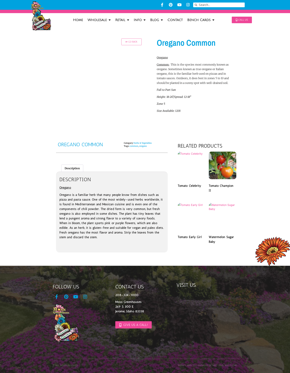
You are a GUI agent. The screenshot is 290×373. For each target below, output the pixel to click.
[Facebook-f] (162, 4)
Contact (175, 20)
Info (138, 20)
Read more (189, 194)
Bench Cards (199, 20)
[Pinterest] (170, 4)
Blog (154, 20)
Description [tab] (72, 168)
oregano (143, 146)
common (133, 146)
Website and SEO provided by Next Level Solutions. (207, 365)
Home (78, 20)
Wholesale (97, 20)
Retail (120, 20)
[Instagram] (187, 4)
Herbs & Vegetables (142, 143)
